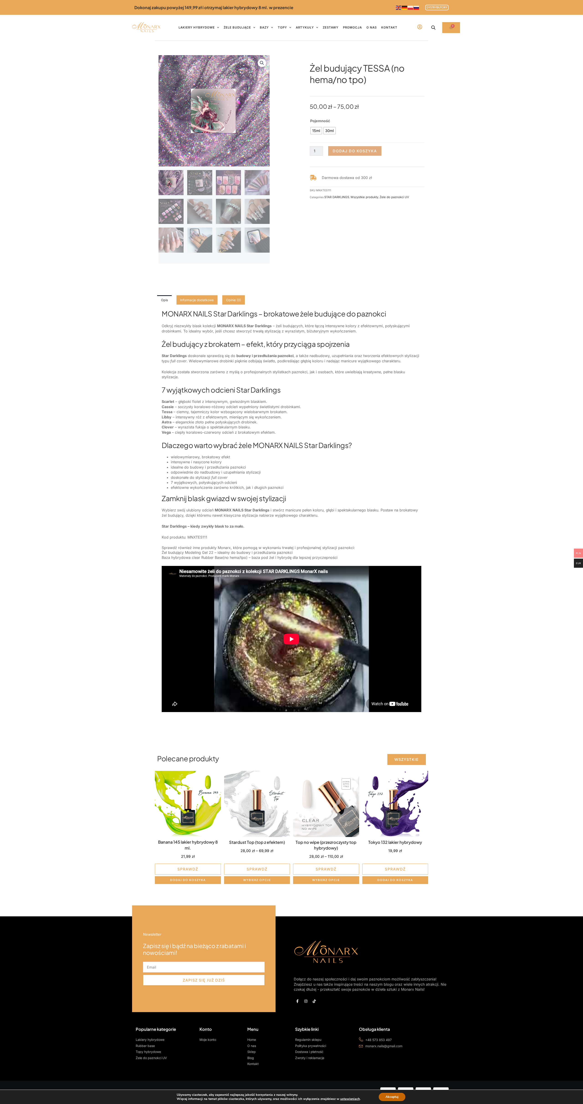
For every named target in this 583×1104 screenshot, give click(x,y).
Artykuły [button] (305, 27)
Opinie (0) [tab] (233, 300)
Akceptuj (392, 1097)
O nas (371, 27)
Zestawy (330, 27)
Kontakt (389, 27)
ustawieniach (350, 1099)
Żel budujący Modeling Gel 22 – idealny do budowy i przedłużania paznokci (227, 552)
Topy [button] (282, 27)
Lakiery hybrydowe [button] (197, 27)
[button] (262, 63)
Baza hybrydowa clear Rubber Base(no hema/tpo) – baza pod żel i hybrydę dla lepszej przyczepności (250, 557)
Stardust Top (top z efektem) (257, 842)
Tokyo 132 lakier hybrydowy (395, 842)
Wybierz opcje (257, 880)
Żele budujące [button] (237, 27)
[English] (399, 7)
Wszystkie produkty (364, 197)
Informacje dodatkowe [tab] (197, 300)
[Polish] (411, 7)
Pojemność (320, 121)
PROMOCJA (352, 27)
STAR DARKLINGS (336, 197)
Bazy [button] (264, 27)
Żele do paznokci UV (394, 197)
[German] (405, 7)
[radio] (316, 130)
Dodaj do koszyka (355, 151)
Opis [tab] (164, 300)
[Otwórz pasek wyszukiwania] (433, 27)
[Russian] (416, 7)
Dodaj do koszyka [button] (188, 880)
